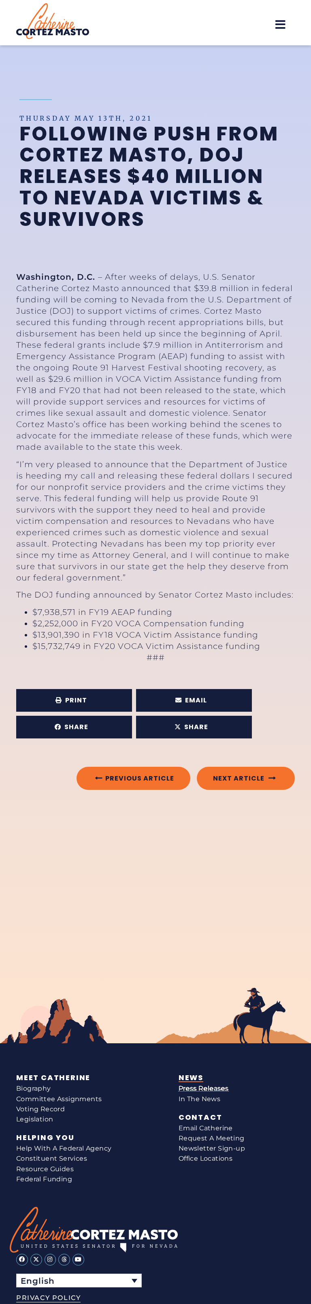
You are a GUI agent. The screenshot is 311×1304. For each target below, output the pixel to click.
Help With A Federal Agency (63, 1148)
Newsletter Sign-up (212, 1148)
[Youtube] (78, 1260)
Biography (33, 1088)
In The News (199, 1099)
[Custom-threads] (64, 1260)
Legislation (34, 1119)
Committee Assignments (59, 1099)
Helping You (45, 1137)
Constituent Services (51, 1158)
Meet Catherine (53, 1077)
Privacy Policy (48, 1298)
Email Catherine (206, 1128)
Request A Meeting (212, 1138)
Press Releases (204, 1088)
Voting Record (40, 1109)
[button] (280, 24)
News (191, 1077)
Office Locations (205, 1158)
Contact (200, 1117)
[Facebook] (22, 1260)
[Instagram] (50, 1260)
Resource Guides (45, 1169)
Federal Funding (44, 1179)
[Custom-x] (36, 1260)
